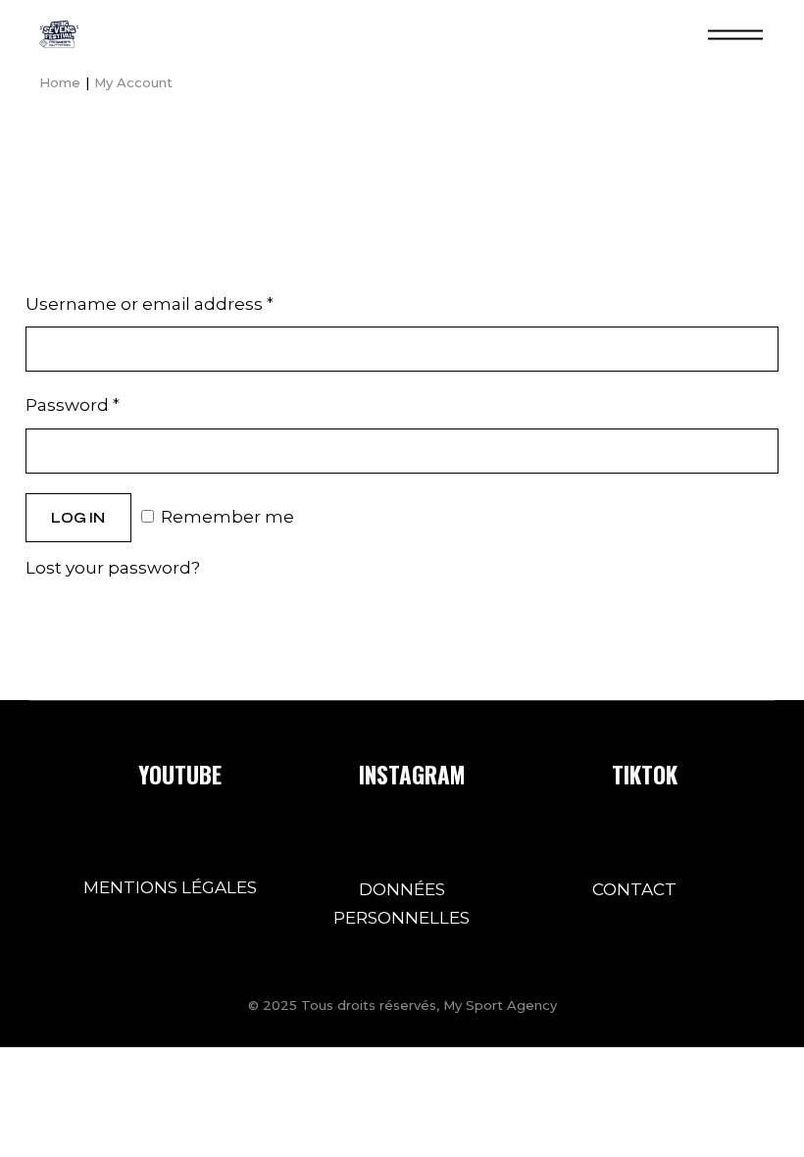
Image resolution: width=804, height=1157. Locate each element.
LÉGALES (219, 887)
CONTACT (634, 889)
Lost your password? (112, 568)
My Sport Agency (500, 1005)
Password (72, 405)
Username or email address (149, 304)
